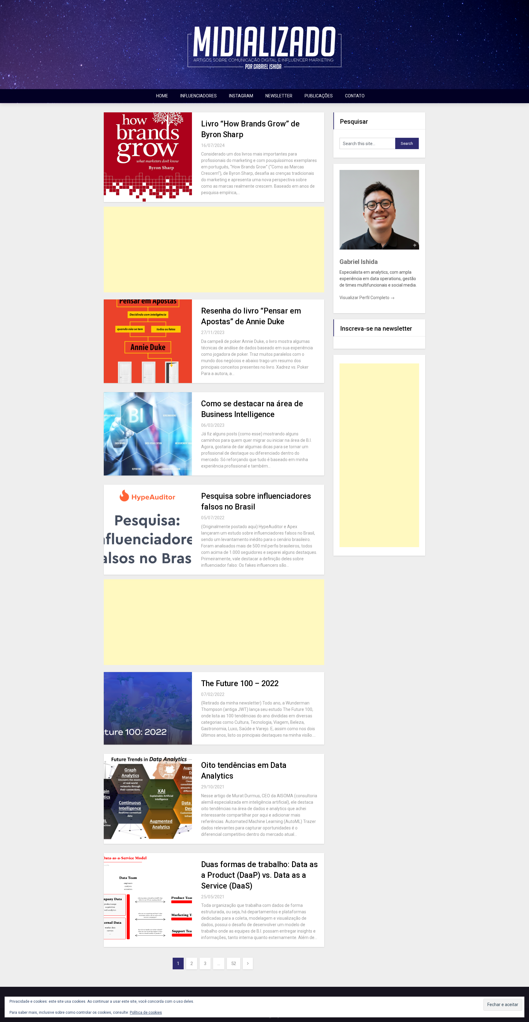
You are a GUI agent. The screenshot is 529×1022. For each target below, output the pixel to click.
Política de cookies (146, 1012)
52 (233, 963)
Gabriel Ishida (359, 261)
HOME (162, 95)
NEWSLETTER (278, 95)
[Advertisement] (214, 249)
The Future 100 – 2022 (240, 683)
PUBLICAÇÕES (319, 95)
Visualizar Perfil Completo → (367, 297)
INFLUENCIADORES (198, 95)
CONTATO (355, 95)
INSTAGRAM (241, 95)
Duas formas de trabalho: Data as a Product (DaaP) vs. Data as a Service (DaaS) (259, 875)
